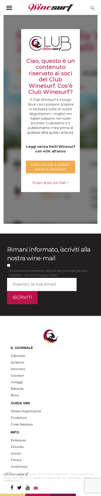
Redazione (18, 440)
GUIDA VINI (20, 403)
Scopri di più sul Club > (50, 183)
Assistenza (19, 466)
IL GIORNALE (22, 348)
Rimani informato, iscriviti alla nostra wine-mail (48, 254)
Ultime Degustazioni (26, 411)
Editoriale (18, 355)
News (15, 395)
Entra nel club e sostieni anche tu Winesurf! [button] (50, 167)
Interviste (18, 369)
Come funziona (22, 424)
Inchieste (17, 362)
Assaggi (17, 382)
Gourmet (17, 375)
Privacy (16, 460)
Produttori (19, 417)
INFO (15, 432)
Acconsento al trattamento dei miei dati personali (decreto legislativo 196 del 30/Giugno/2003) (48, 273)
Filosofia (17, 446)
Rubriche (17, 388)
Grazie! (16, 453)
